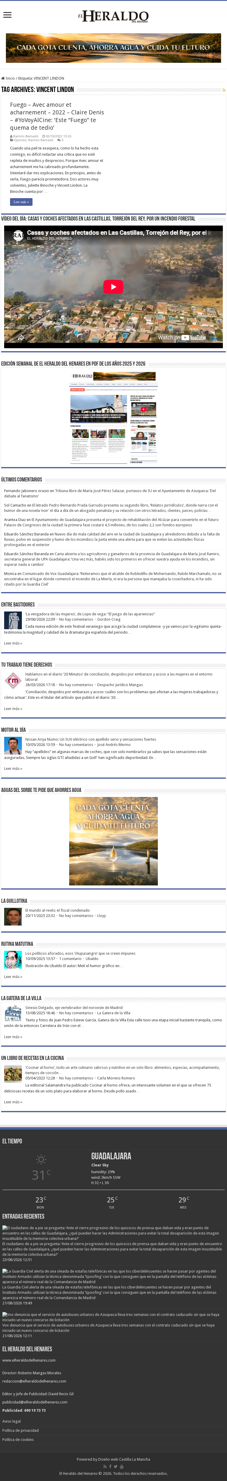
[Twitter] (115, 1466)
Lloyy (101, 915)
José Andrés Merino (114, 744)
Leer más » (21, 202)
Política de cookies (18, 1439)
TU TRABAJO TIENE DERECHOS (26, 665)
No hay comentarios (76, 619)
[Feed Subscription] (224, 90)
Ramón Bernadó (25, 136)
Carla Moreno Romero (116, 1078)
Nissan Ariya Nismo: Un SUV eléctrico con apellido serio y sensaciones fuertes (90, 739)
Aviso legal (11, 1421)
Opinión (20, 140)
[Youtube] (121, 1466)
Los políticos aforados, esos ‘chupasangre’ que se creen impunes (80, 953)
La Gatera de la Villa (113, 1013)
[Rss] (105, 1466)
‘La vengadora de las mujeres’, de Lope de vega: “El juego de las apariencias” (90, 614)
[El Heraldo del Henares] (113, 16)
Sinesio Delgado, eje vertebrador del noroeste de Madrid (74, 1007)
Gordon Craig (109, 619)
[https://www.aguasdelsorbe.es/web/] (113, 47)
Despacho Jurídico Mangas (120, 685)
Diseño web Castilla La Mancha (124, 1459)
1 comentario (70, 958)
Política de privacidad (20, 1430)
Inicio (10, 78)
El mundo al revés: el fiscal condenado (57, 910)
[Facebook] (110, 1466)
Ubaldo (92, 958)
